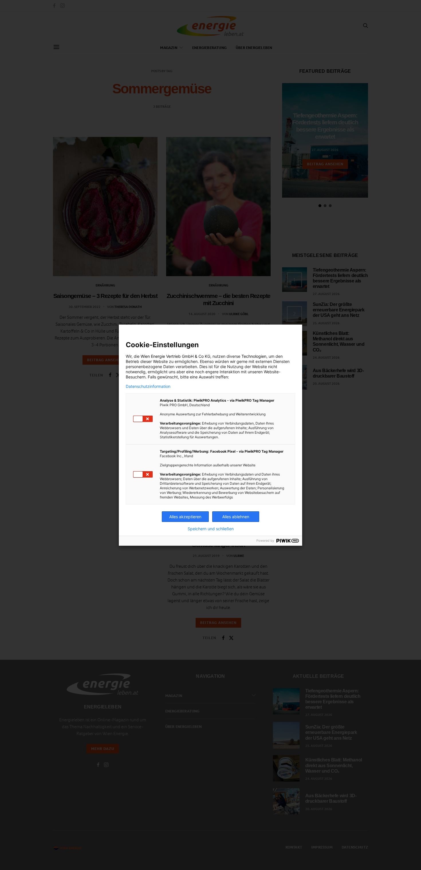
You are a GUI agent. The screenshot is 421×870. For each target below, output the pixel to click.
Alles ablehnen (235, 516)
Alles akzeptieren (185, 516)
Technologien (253, 356)
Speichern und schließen (211, 529)
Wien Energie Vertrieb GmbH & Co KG (175, 356)
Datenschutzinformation (148, 386)
